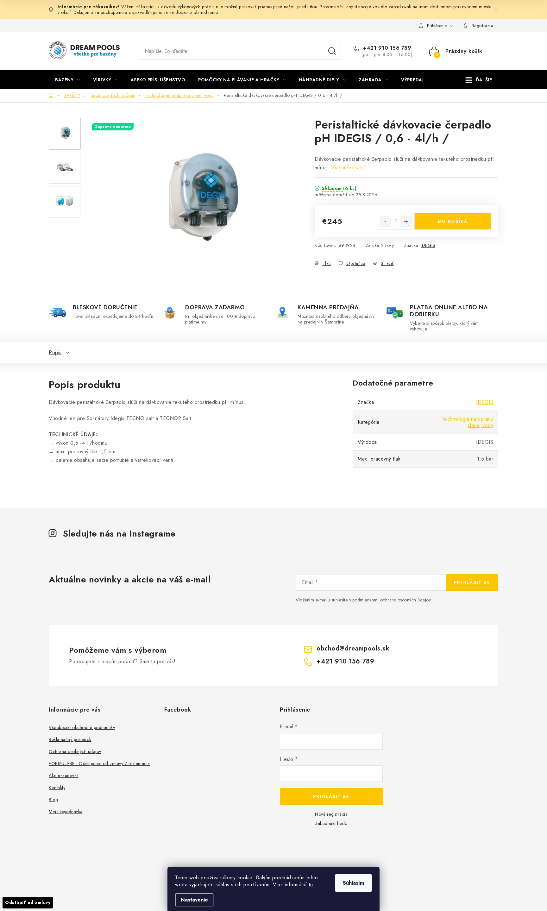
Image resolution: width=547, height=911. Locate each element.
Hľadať (332, 51)
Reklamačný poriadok (70, 739)
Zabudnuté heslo (331, 823)
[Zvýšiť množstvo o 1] (406, 221)
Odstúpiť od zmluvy (27, 902)
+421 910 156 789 (386, 48)
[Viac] (479, 79)
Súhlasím (353, 883)
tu (311, 884)
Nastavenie (194, 899)
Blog (53, 799)
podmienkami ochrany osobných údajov (391, 600)
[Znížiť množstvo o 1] (385, 221)
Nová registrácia (331, 814)
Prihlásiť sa (472, 582)
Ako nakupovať (64, 775)
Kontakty (57, 787)
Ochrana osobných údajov (75, 751)
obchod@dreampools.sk (353, 648)
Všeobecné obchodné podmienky (82, 727)
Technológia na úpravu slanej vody (468, 422)
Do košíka (453, 221)
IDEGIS (428, 245)
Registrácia (483, 25)
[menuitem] (67, 79)
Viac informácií (348, 167)
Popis (55, 352)
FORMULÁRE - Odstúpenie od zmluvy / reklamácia (99, 763)
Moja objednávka (66, 811)
